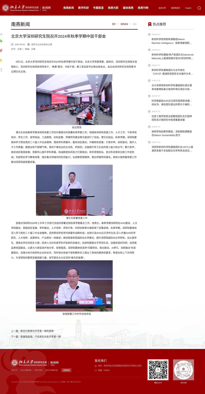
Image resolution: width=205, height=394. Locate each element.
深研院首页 (175, 8)
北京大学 (162, 8)
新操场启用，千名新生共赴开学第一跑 (40, 336)
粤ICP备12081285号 (74, 382)
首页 (114, 24)
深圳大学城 (38, 370)
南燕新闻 (124, 24)
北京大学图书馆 (25, 370)
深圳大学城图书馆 (51, 370)
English (188, 8)
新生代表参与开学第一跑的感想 (37, 331)
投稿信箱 (66, 370)
